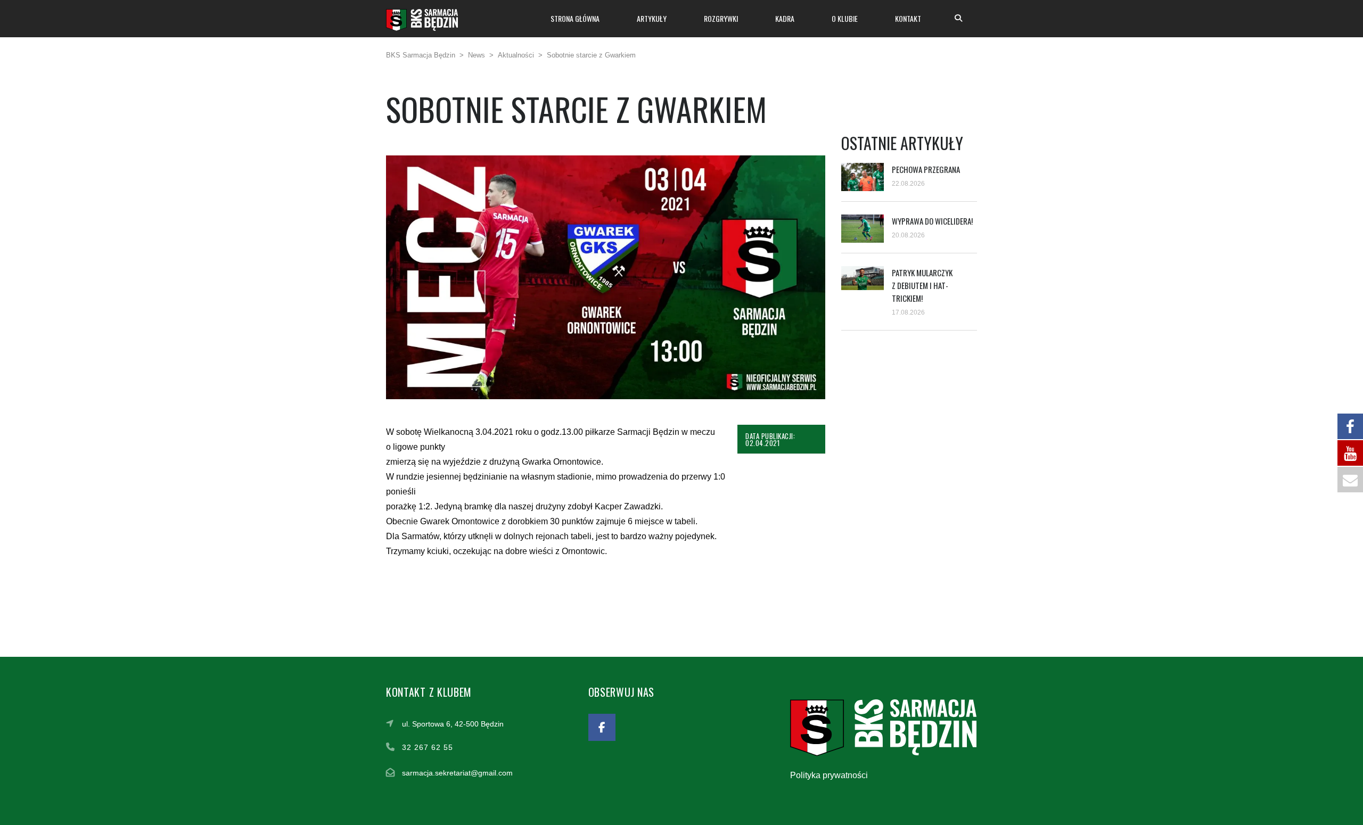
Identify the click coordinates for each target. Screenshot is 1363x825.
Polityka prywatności (829, 775)
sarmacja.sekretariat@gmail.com (457, 773)
